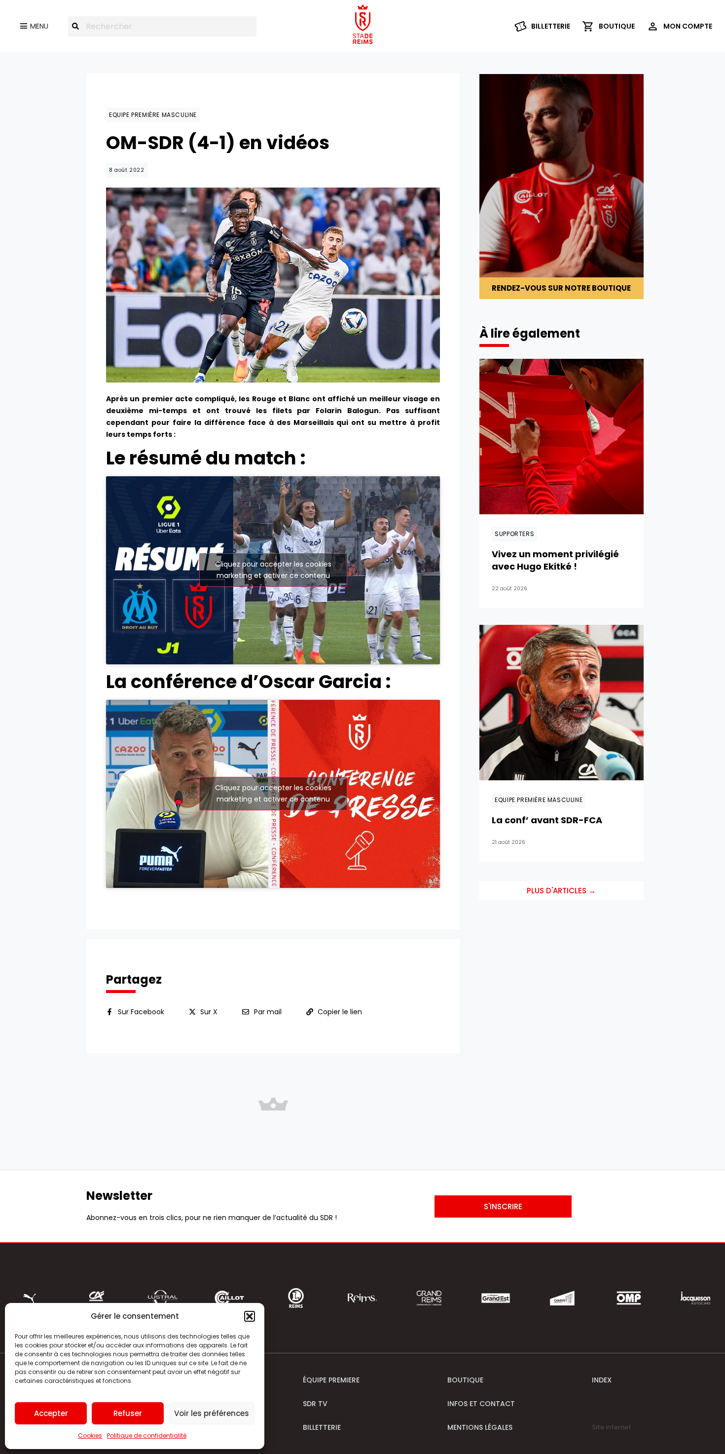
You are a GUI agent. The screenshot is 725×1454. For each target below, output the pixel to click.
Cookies (90, 1435)
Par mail (268, 1012)
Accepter (51, 1413)
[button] (249, 1316)
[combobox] (162, 26)
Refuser (127, 1413)
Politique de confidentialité (146, 1435)
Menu (39, 26)
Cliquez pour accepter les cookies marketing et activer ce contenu (273, 569)
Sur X (209, 1012)
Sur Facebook (141, 1012)
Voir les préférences (211, 1413)
